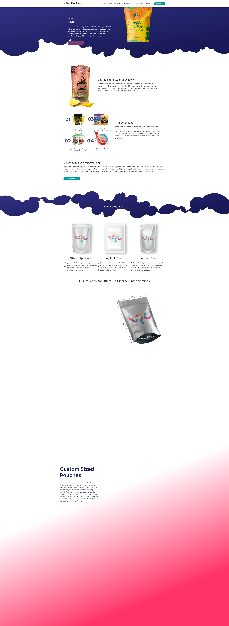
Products (117, 4)
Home (103, 4)
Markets (127, 4)
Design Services (138, 4)
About (148, 4)
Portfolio (110, 4)
